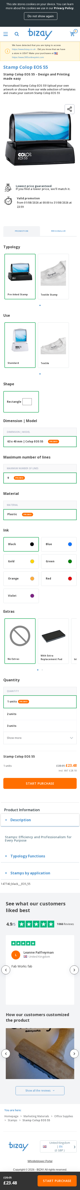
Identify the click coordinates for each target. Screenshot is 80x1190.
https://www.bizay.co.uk (24, 49)
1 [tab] (40, 305)
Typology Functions (27, 856)
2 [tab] (42, 670)
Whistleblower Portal (40, 1161)
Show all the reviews (37, 1090)
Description (20, 819)
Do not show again (41, 16)
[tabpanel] (20, 276)
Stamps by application (30, 873)
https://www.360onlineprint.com (28, 57)
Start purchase (40, 783)
